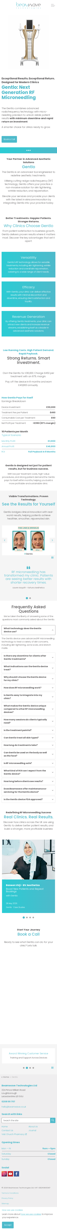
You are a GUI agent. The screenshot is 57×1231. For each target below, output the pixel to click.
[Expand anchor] (28, 150)
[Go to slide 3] (30, 917)
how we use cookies (31, 1214)
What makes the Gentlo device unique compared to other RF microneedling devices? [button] (25, 709)
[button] (28, 42)
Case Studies (19, 907)
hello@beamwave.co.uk (14, 1106)
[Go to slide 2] (30, 598)
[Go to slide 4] (33, 917)
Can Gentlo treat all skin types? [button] (21, 737)
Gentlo (9, 907)
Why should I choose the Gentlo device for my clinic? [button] (25, 679)
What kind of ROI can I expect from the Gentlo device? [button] (25, 772)
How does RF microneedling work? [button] (22, 687)
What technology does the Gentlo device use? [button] (22, 630)
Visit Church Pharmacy (13, 1134)
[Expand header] (53, 5)
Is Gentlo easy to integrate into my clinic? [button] (23, 697)
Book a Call (9, 139)
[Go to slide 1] (27, 598)
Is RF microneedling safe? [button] (18, 763)
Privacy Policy (7, 1198)
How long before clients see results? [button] (23, 781)
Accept (8, 1224)
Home (5, 1126)
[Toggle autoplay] (52, 557)
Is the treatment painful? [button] (18, 730)
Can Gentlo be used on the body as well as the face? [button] (25, 754)
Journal (32, 1130)
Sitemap (5, 1203)
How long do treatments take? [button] (21, 745)
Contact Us (7, 1130)
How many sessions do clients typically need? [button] (25, 721)
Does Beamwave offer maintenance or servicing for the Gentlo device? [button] (25, 790)
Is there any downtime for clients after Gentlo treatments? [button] (25, 657)
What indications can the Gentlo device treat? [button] (26, 668)
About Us (33, 1126)
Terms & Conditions (10, 1193)
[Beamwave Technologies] (28, 5)
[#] (4, 1173)
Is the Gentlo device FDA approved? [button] (23, 799)
